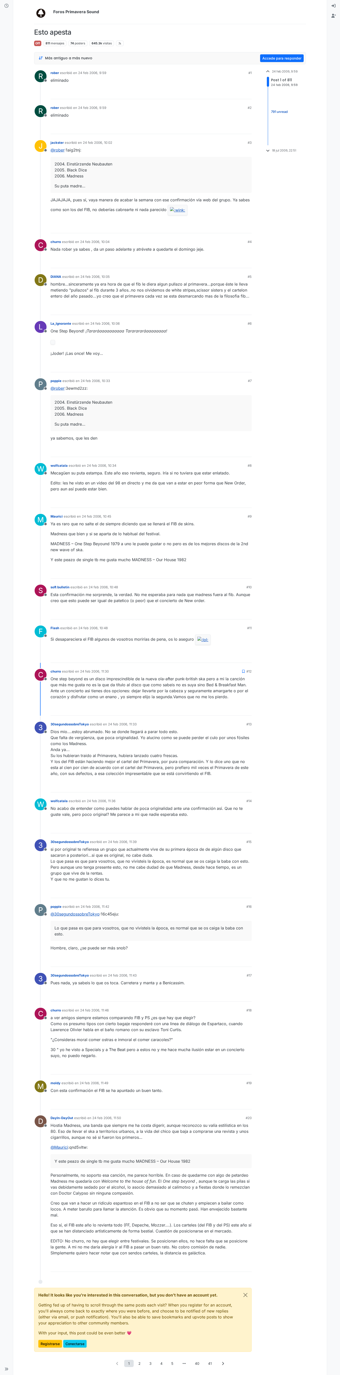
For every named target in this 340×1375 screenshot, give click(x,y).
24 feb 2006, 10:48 (103, 587)
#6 (250, 323)
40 (197, 1363)
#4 (250, 242)
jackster (57, 143)
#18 (249, 1010)
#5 (250, 277)
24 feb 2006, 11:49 (94, 1083)
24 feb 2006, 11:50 (106, 1118)
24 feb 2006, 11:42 (95, 907)
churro (56, 242)
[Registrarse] (333, 16)
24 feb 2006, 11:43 (122, 975)
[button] (6, 1369)
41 (210, 1363)
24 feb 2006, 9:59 (92, 73)
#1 (250, 73)
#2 (250, 108)
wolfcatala (59, 465)
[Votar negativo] (237, 93)
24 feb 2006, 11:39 (122, 842)
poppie (56, 381)
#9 (250, 516)
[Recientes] (6, 6)
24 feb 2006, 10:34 (101, 465)
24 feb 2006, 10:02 (97, 143)
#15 (249, 842)
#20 (249, 1118)
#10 (249, 587)
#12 (249, 671)
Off (37, 43)
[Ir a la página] (184, 1363)
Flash (55, 628)
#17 (249, 975)
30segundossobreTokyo (70, 724)
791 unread (279, 112)
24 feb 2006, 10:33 (95, 381)
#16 (249, 907)
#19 (249, 1083)
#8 (250, 465)
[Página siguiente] (223, 1363)
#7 (250, 381)
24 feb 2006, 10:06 (105, 323)
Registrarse (50, 1344)
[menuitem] (333, 6)
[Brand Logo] (42, 12)
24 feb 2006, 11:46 (94, 1010)
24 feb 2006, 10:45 (96, 516)
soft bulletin (60, 587)
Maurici (57, 516)
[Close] (245, 1295)
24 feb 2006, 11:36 (101, 801)
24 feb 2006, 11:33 (122, 724)
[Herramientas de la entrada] (247, 93)
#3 (250, 143)
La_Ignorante (61, 323)
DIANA (56, 277)
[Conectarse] (333, 6)
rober (55, 73)
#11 (249, 628)
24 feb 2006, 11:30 (94, 671)
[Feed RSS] (120, 43)
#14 (249, 801)
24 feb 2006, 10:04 (95, 242)
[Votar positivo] (220, 93)
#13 (249, 724)
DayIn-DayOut (62, 1118)
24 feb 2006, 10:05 (95, 277)
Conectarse (74, 1344)
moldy (55, 1083)
